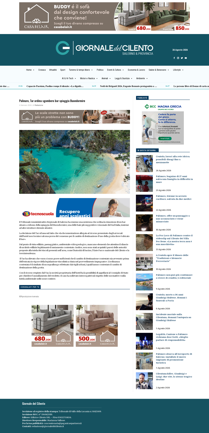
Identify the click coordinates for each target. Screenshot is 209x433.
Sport (62, 70)
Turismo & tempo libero (79, 70)
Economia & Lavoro (136, 70)
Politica (100, 70)
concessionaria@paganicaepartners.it (63, 423)
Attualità (53, 70)
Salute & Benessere (157, 70)
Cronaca (42, 70)
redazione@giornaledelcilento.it (48, 426)
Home (29, 70)
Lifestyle (177, 70)
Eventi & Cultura (114, 70)
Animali (105, 78)
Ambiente (140, 78)
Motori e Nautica (87, 78)
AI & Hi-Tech (67, 78)
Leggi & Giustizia (122, 78)
